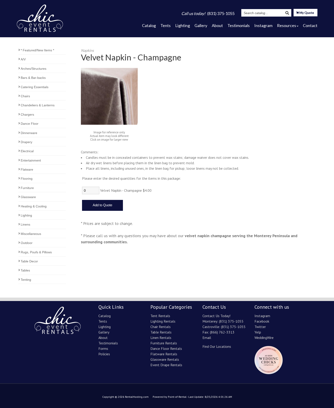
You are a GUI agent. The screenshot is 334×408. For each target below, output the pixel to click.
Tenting (26, 279)
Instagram (263, 25)
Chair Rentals (160, 326)
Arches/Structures (33, 68)
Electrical (27, 151)
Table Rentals (161, 332)
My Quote (306, 13)
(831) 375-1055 (231, 321)
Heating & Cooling (34, 206)
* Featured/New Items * (37, 50)
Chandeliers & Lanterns (38, 105)
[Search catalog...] (287, 13)
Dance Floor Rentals (166, 348)
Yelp (257, 332)
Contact (310, 25)
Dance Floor (29, 123)
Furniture (27, 188)
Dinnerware (29, 133)
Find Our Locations (216, 346)
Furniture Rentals (163, 343)
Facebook (261, 321)
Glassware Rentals (164, 359)
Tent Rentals (160, 315)
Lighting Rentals (162, 321)
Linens (25, 224)
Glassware (28, 197)
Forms (103, 348)
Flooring (26, 178)
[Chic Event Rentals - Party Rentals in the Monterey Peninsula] (40, 16)
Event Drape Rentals (166, 365)
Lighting (182, 25)
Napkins (87, 50)
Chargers (27, 114)
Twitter (260, 326)
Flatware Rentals (163, 354)
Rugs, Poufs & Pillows (36, 252)
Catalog (149, 25)
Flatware (27, 169)
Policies (104, 354)
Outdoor (26, 243)
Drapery (26, 142)
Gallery (200, 25)
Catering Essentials (34, 87)
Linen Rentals (160, 337)
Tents (165, 25)
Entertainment (31, 160)
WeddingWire (264, 337)
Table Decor (29, 261)
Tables (25, 270)
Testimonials (238, 25)
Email (206, 337)
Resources (286, 25)
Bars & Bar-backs (33, 78)
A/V (23, 59)
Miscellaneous (31, 234)
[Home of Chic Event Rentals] (58, 332)
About (217, 25)
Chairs (25, 96)
